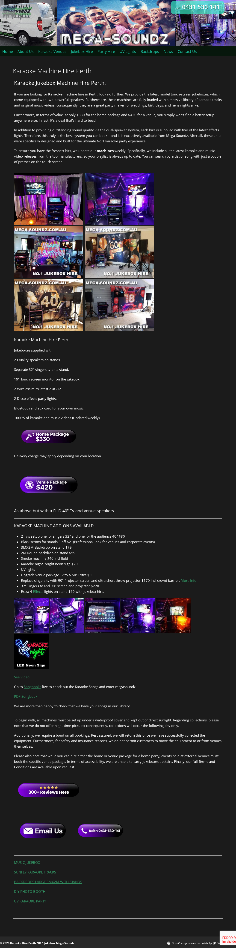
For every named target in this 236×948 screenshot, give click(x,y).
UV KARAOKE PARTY (30, 901)
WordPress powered (183, 943)
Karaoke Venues (52, 51)
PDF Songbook (25, 696)
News (168, 51)
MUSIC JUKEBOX (27, 862)
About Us (26, 51)
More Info (188, 580)
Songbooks (32, 686)
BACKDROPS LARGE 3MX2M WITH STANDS (48, 881)
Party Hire (106, 51)
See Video (22, 677)
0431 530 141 (197, 7)
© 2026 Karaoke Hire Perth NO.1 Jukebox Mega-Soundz (37, 943)
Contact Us (187, 51)
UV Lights (128, 51)
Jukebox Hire (82, 51)
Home (7, 51)
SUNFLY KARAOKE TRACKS (35, 872)
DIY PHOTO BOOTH (29, 891)
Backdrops (150, 51)
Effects (38, 591)
